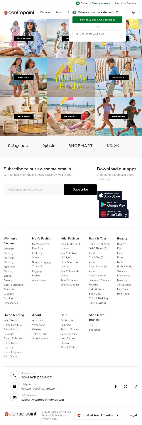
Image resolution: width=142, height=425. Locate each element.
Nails (120, 262)
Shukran (65, 343)
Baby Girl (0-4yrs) (99, 244)
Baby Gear (95, 293)
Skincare (122, 271)
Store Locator (40, 338)
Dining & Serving (13, 338)
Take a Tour (39, 334)
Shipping (65, 325)
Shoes (7, 276)
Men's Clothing (41, 244)
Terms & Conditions (53, 415)
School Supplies (70, 284)
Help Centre (67, 338)
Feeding (93, 284)
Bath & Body (124, 266)
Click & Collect (69, 347)
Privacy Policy (49, 419)
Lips (119, 253)
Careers (36, 329)
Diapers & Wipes (99, 280)
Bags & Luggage (13, 285)
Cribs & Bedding (98, 298)
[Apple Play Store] (110, 195)
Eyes (120, 248)
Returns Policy (68, 334)
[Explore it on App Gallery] (114, 213)
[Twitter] (125, 386)
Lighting (8, 347)
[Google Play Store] (113, 204)
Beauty (8, 280)
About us (37, 320)
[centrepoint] (20, 13)
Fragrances (123, 275)
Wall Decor (10, 320)
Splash (93, 325)
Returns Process (70, 329)
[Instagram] (135, 386)
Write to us (38, 325)
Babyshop (95, 330)
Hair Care (122, 289)
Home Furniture (13, 325)
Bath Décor (10, 356)
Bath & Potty (96, 289)
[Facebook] (115, 386)
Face (120, 257)
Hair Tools (123, 293)
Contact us (66, 320)
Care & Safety (97, 275)
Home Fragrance (13, 352)
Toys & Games (69, 280)
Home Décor (11, 343)
